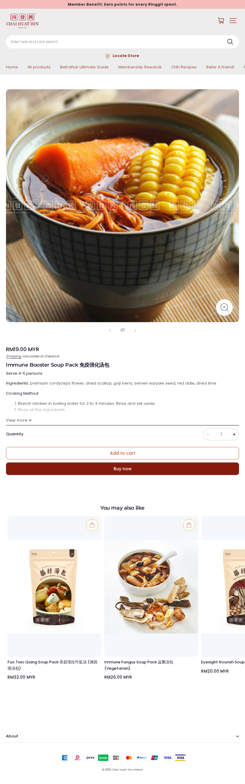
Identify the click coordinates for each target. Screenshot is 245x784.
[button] (233, 21)
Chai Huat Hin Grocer (127, 769)
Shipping (13, 356)
